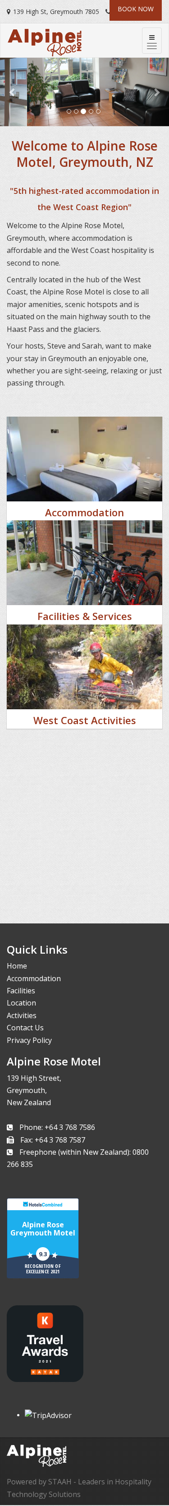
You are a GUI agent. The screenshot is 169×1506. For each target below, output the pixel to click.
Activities (22, 1015)
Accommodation (34, 978)
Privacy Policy (29, 1040)
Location (21, 1003)
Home (17, 966)
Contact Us (25, 1028)
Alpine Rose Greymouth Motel (42, 1229)
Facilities (21, 991)
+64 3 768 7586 (70, 1127)
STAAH (60, 1482)
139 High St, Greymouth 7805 (56, 11)
